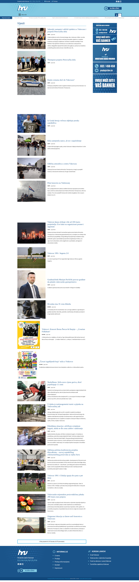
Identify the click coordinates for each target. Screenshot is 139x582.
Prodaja (55, 1)
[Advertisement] (51, 105)
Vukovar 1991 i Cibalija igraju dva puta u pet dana (65, 477)
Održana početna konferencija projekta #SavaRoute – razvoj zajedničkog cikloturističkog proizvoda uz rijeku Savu (63, 452)
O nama (57, 556)
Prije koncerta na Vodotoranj (58, 183)
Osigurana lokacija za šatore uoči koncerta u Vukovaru (64, 517)
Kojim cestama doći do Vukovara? (44, 17)
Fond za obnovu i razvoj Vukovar (100, 561)
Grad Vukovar (94, 555)
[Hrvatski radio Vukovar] (22, 8)
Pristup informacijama (62, 562)
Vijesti (48, 34)
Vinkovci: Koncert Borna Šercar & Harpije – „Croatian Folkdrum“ (63, 330)
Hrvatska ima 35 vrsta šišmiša (59, 304)
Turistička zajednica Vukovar (99, 564)
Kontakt (48, 1)
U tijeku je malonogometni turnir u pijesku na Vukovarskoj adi (65, 405)
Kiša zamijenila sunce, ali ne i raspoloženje (99, 17)
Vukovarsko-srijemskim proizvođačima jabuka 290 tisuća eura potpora (65, 495)
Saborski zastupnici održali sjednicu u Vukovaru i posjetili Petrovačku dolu (66, 30)
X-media (77, 578)
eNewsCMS (72, 578)
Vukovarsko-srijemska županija (100, 558)
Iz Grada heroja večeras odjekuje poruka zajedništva (71, 17)
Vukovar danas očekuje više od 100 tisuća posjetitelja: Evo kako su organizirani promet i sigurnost (65, 224)
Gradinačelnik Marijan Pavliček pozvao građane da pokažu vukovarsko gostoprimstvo (66, 281)
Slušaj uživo (114, 8)
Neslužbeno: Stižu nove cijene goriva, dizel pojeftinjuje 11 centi (64, 383)
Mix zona (43, 334)
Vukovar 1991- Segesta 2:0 (58, 253)
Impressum (58, 568)
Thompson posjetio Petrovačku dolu (21, 17)
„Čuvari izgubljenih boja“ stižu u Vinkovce (56, 361)
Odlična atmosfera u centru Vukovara (123, 17)
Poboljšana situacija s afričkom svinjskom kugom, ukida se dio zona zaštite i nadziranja (65, 427)
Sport (48, 256)
